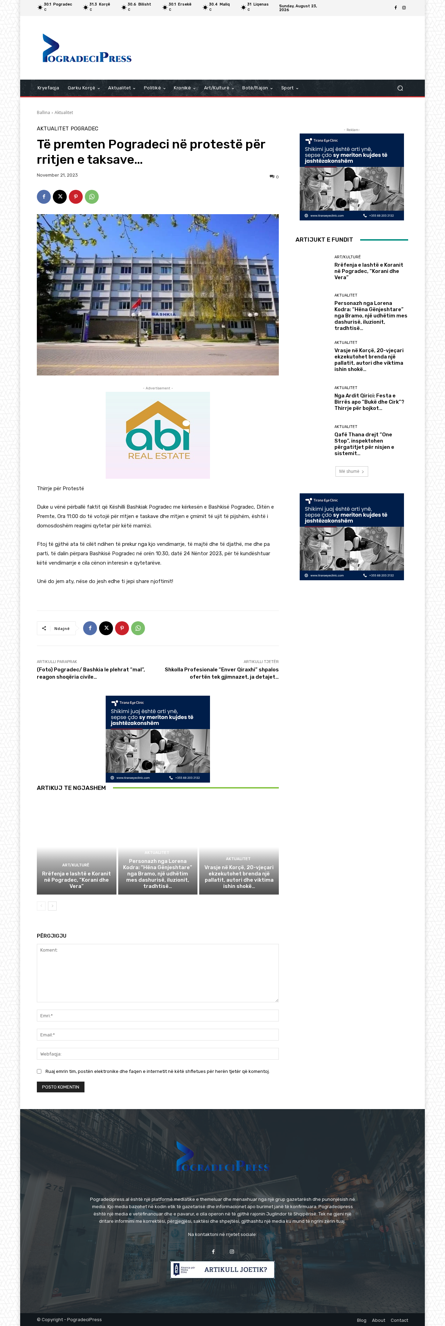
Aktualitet (64, 112)
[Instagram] (404, 8)
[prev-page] (41, 906)
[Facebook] (395, 8)
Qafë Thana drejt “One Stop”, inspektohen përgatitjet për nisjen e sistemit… (364, 443)
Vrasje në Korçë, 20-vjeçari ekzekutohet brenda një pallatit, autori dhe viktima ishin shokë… (239, 876)
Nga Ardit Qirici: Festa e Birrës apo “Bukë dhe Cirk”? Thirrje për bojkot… (369, 402)
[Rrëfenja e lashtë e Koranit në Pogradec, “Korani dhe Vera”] (76, 847)
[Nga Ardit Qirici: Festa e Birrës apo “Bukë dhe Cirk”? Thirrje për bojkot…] (312, 398)
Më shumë (349, 471)
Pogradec (84, 128)
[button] (400, 88)
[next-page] (52, 906)
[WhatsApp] (92, 197)
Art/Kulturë (75, 865)
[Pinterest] (76, 197)
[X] (60, 197)
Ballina (43, 112)
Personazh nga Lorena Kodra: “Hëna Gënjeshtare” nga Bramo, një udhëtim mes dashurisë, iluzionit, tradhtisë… (157, 873)
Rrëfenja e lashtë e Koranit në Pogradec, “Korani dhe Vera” (76, 880)
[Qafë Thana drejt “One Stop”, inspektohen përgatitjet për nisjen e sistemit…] (312, 441)
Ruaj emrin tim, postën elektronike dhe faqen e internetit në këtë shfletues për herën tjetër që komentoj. (158, 1071)
